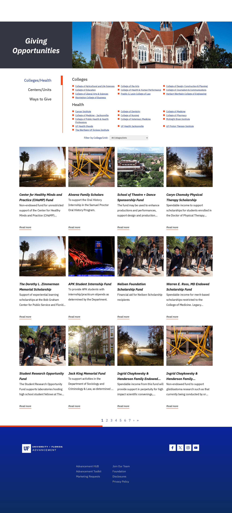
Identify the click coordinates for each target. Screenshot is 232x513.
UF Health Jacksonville (132, 126)
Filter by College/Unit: (96, 137)
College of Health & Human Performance (141, 90)
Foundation (119, 471)
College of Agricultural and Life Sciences (95, 86)
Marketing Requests (88, 476)
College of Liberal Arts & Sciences (91, 93)
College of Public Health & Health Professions (91, 121)
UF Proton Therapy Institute (180, 126)
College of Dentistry (130, 111)
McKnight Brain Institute (178, 119)
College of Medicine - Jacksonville (92, 115)
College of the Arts (130, 86)
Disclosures (119, 476)
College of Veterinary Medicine (136, 119)
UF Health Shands (84, 126)
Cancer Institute (83, 111)
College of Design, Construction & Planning (187, 86)
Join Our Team (121, 466)
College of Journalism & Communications (186, 90)
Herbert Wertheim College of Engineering (186, 93)
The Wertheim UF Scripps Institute (92, 130)
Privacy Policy (121, 481)
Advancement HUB (87, 466)
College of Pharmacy (176, 115)
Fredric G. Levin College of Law (136, 93)
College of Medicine (175, 111)
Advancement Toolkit (88, 471)
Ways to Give (40, 98)
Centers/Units (39, 89)
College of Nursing (130, 115)
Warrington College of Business (90, 97)
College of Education (85, 90)
